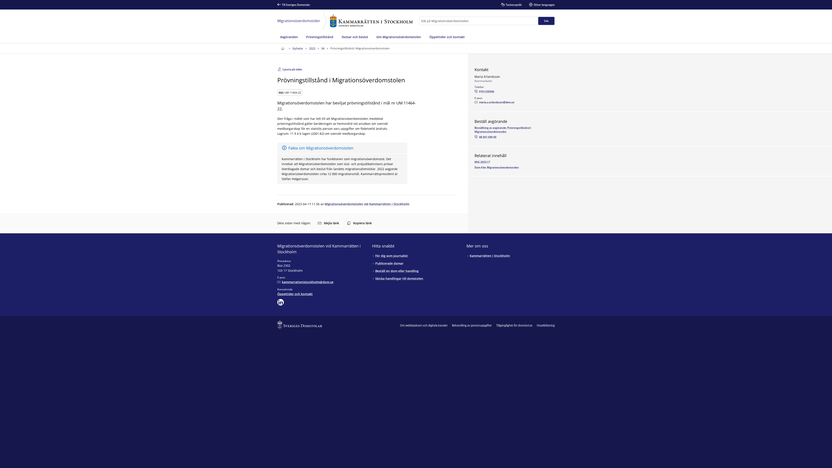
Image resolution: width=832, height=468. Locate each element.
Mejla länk (331, 223)
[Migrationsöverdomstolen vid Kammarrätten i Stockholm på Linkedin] (280, 302)
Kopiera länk (362, 223)
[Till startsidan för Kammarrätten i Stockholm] (282, 48)
